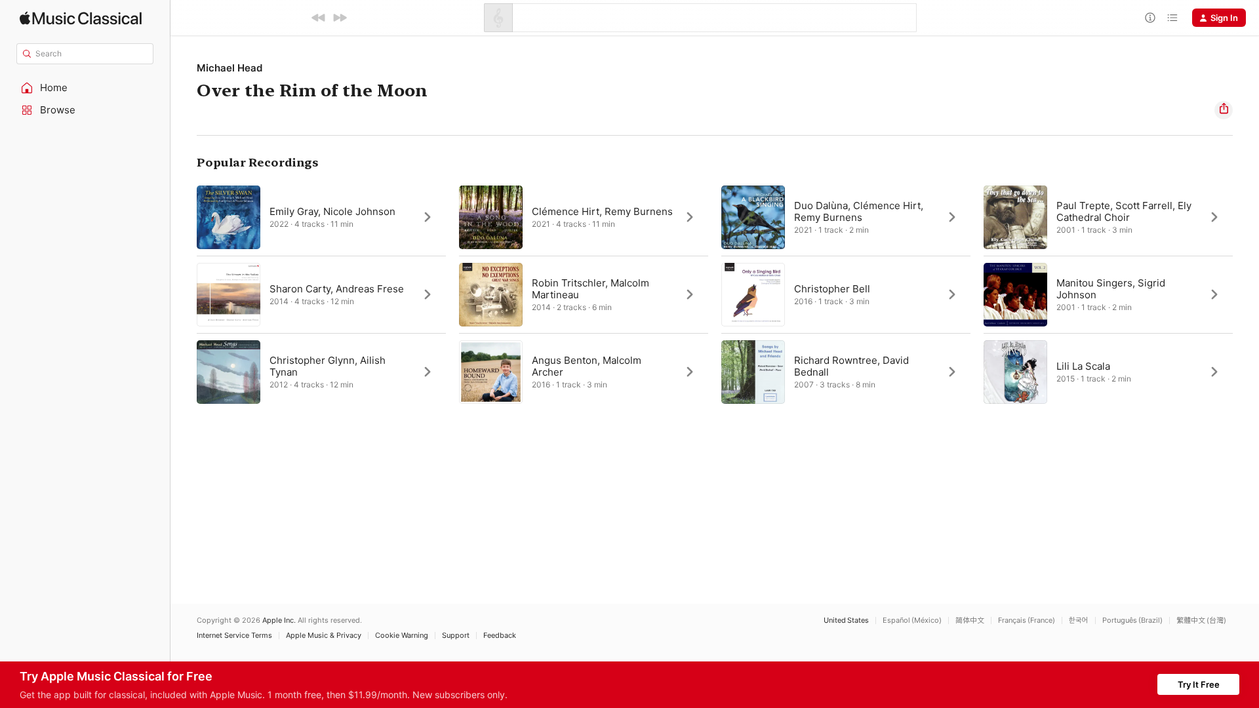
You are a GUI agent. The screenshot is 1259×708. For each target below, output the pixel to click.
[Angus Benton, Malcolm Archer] (583, 371)
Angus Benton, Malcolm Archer (586, 366)
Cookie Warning (401, 635)
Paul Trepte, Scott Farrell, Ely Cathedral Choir (1123, 211)
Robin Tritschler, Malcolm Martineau (590, 289)
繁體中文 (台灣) (1201, 620)
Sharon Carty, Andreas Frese (337, 289)
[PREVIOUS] (318, 17)
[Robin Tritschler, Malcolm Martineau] (583, 294)
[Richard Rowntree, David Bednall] (845, 371)
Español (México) (912, 620)
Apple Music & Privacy (323, 635)
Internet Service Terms (234, 635)
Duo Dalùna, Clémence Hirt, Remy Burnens (858, 211)
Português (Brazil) (1132, 620)
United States (846, 620)
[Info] (1150, 18)
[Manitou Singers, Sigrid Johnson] (1108, 294)
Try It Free (1199, 684)
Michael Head (229, 68)
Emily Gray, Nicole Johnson (332, 211)
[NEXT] (339, 17)
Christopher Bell (832, 289)
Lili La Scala (1083, 366)
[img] (81, 18)
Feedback (499, 635)
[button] (85, 88)
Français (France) (1026, 620)
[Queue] (1172, 18)
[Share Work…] (1223, 110)
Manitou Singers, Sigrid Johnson (1110, 289)
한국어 (1079, 620)
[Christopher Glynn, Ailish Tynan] (321, 371)
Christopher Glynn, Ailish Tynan (328, 366)
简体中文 (969, 620)
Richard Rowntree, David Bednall (851, 366)
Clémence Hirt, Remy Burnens (602, 211)
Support (456, 635)
